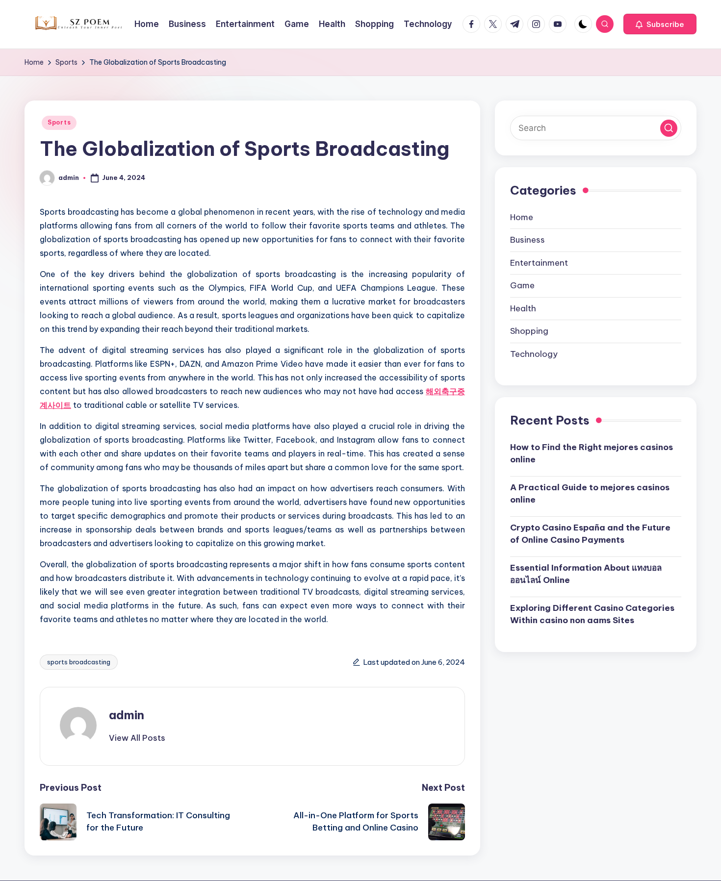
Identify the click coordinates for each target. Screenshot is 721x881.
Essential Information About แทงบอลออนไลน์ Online (586, 574)
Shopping (529, 331)
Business (527, 240)
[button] (659, 24)
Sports (59, 122)
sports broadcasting (78, 662)
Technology (534, 354)
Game (522, 285)
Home (521, 217)
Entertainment (539, 262)
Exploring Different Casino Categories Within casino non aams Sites (592, 614)
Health (523, 308)
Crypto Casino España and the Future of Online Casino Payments (590, 534)
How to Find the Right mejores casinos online (591, 453)
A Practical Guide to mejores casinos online (590, 493)
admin (126, 714)
